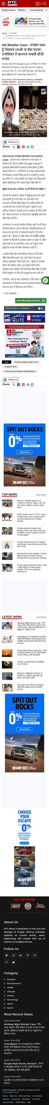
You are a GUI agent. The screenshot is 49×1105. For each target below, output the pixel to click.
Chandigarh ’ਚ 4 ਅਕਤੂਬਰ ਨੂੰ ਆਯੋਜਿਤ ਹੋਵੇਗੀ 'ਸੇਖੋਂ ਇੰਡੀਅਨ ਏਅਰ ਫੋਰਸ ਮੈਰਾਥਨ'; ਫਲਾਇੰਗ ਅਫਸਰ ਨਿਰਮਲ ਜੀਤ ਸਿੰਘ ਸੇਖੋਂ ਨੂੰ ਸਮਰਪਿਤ (31, 640)
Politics (21, 10)
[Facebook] (19, 147)
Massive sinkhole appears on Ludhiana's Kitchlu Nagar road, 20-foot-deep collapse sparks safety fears (31, 504)
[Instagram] (23, 147)
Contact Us (15, 1099)
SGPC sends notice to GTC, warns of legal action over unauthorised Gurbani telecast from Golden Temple (31, 517)
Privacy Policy (8, 1102)
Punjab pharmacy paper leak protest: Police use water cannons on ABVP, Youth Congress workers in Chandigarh (31, 531)
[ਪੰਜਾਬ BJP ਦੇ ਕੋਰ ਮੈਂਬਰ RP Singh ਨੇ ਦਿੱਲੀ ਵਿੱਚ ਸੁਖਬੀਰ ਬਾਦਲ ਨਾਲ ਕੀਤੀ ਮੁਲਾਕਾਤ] (7, 687)
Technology (12, 1000)
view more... (41, 495)
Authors (6, 1099)
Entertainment (14, 983)
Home (4, 33)
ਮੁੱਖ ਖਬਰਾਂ (13, 33)
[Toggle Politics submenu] (27, 10)
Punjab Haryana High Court (26, 362)
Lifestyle (11, 991)
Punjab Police (10, 367)
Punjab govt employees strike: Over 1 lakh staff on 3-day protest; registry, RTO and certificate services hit (32, 568)
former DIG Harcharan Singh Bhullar (20, 371)
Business (11, 979)
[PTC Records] (28, 906)
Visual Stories (36, 10)
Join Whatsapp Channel (28, 300)
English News (9, 10)
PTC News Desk (19, 80)
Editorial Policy (25, 1096)
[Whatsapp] (28, 147)
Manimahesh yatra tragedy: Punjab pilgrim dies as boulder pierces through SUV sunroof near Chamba (32, 555)
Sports (10, 1008)
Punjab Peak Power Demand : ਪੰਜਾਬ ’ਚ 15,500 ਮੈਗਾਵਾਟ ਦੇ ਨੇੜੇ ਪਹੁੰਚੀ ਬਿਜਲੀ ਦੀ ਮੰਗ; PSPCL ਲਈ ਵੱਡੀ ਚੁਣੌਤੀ (32, 652)
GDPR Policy (20, 1102)
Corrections (37, 1096)
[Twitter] (14, 147)
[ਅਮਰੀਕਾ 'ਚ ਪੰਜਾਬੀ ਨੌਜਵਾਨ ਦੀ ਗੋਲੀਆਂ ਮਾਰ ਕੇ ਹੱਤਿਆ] (7, 665)
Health (10, 987)
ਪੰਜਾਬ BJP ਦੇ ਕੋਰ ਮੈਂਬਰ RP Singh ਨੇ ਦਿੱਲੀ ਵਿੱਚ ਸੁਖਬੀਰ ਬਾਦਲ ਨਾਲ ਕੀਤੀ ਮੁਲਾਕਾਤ (30, 687)
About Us (13, 1096)
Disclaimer (26, 1099)
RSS (29, 1102)
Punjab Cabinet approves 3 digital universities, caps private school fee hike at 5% (32, 544)
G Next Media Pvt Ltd (10, 1092)
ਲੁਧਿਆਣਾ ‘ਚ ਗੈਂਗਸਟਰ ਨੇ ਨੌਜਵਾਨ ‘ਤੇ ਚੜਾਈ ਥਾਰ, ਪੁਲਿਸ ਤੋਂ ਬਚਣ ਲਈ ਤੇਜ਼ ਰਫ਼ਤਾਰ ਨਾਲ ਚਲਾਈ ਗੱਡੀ (29, 675)
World (10, 1004)
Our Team (36, 1099)
